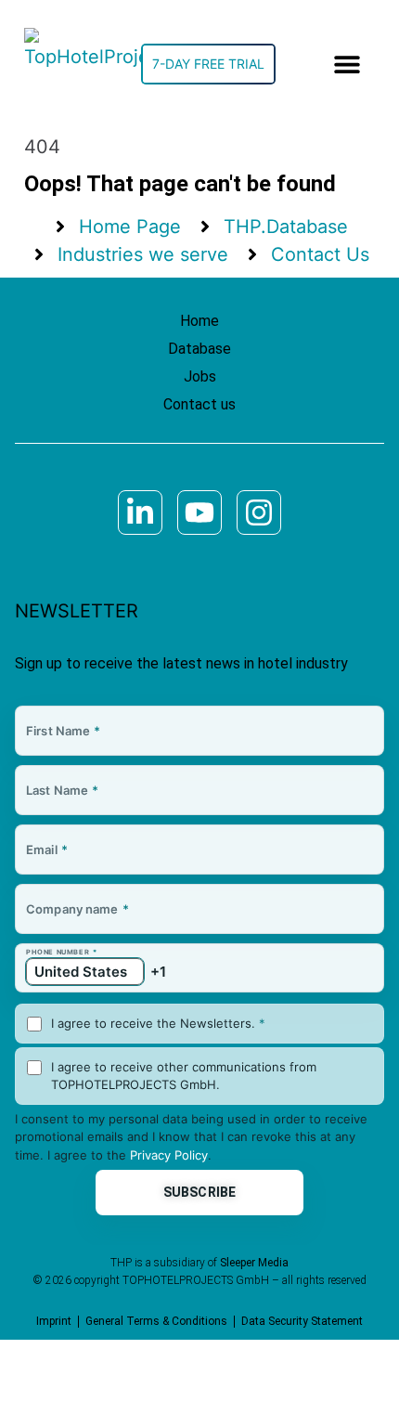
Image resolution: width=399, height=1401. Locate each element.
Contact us (199, 404)
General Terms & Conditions (156, 1321)
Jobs (200, 376)
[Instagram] (259, 512)
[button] (347, 64)
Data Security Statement (302, 1321)
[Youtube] (199, 512)
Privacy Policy (169, 1155)
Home (199, 321)
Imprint (53, 1321)
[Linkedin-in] (140, 512)
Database (199, 348)
